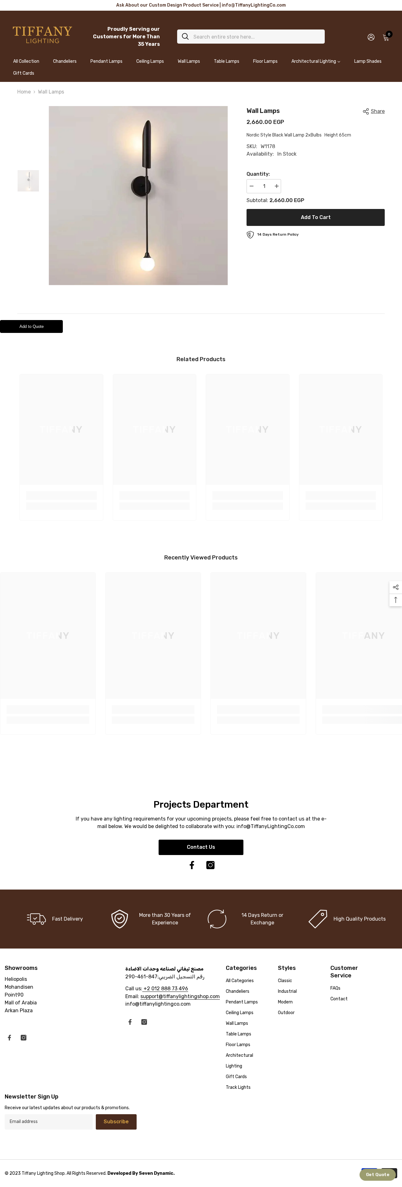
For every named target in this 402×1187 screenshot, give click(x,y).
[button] (377, 1174)
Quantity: (258, 174)
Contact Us (201, 847)
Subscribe (116, 1122)
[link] (61, 495)
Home (24, 92)
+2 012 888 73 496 (165, 989)
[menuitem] (26, 64)
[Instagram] (210, 865)
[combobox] (257, 36)
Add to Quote (31, 326)
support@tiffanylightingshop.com (180, 996)
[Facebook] (192, 865)
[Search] (251, 36)
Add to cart (316, 217)
